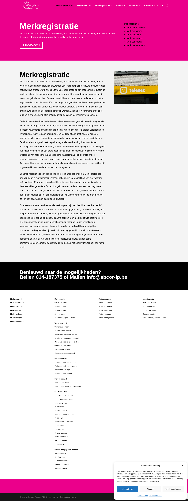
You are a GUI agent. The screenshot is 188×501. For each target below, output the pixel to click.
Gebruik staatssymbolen (64, 346)
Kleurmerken (59, 426)
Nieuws (119, 6)
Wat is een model (149, 303)
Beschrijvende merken (63, 331)
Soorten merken (60, 314)
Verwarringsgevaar (62, 327)
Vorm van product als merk (64, 414)
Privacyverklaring (155, 496)
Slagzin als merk (61, 411)
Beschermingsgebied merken (66, 318)
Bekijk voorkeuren (173, 489)
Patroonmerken (60, 444)
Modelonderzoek (149, 307)
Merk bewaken (133, 34)
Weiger (150, 489)
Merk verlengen (134, 42)
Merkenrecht (82, 6)
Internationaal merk (62, 465)
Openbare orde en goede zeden (67, 342)
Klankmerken (59, 429)
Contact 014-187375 (153, 6)
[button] (182, 465)
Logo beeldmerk (61, 403)
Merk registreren (134, 31)
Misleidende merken (62, 349)
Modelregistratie (102, 6)
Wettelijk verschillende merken (66, 334)
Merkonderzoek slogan (63, 374)
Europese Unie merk (62, 461)
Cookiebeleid (143, 496)
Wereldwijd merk (61, 468)
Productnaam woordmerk (64, 399)
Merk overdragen (134, 38)
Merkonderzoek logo (62, 370)
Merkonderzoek (60, 307)
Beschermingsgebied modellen (154, 318)
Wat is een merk (60, 303)
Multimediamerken (61, 437)
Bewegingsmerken (62, 433)
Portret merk (59, 407)
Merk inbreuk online (62, 383)
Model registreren (105, 307)
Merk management (135, 45)
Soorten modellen (149, 314)
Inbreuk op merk (61, 310)
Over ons (133, 6)
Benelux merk (60, 457)
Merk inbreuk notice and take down (68, 386)
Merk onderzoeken (135, 27)
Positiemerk (59, 418)
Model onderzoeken (106, 303)
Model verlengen (105, 314)
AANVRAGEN (31, 45)
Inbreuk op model (149, 310)
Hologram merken (61, 440)
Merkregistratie (63, 6)
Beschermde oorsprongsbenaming (68, 338)
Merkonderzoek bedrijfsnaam (65, 362)
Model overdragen (105, 310)
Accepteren (127, 489)
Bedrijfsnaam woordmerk (64, 396)
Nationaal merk (60, 453)
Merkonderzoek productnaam (66, 366)
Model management (106, 318)
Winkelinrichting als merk (64, 422)
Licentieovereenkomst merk (65, 353)
